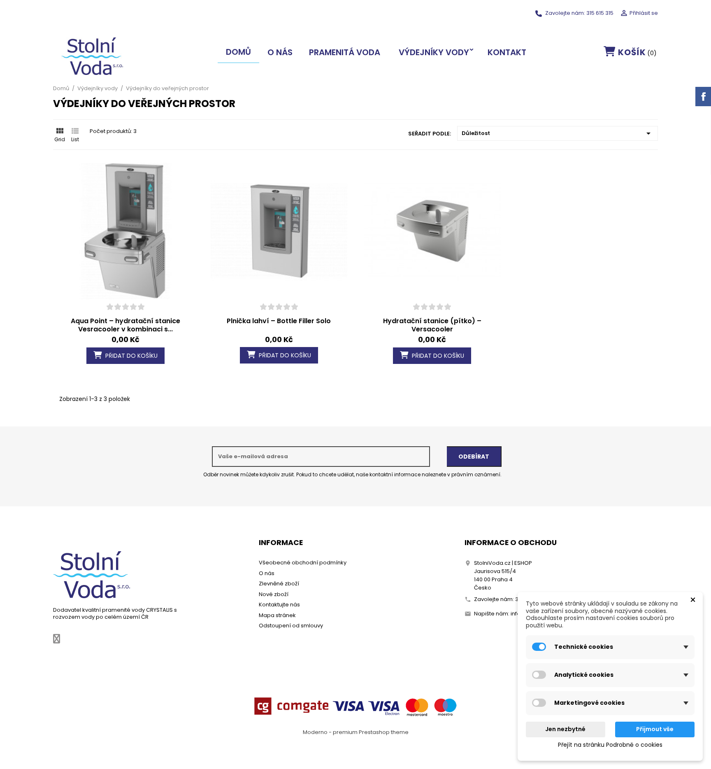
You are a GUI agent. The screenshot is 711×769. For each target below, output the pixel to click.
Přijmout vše (655, 729)
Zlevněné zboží (279, 583)
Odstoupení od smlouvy (291, 625)
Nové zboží (273, 594)
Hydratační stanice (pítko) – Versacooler (432, 325)
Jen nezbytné (565, 729)
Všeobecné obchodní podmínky (302, 562)
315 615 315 (599, 13)
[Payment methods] (355, 705)
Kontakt (507, 52)
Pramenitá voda (344, 52)
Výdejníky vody (434, 52)
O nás (280, 52)
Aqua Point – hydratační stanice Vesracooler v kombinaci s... (125, 325)
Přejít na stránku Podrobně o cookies (610, 745)
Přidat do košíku (131, 356)
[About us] (91, 574)
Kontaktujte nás (279, 604)
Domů (238, 52)
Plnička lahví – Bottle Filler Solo (279, 321)
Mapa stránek (277, 615)
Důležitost (557, 133)
